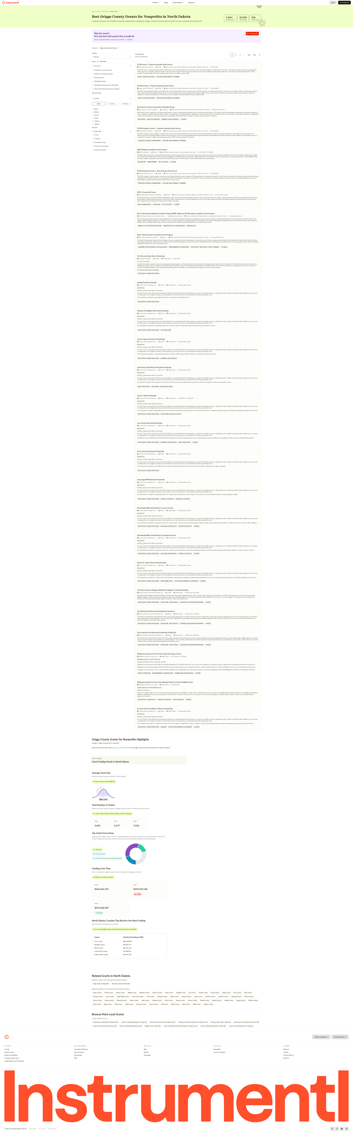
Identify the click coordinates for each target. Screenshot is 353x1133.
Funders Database (320, 1037)
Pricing (166, 2)
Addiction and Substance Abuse (104, 74)
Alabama (96, 112)
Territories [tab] (125, 104)
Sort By (94, 53)
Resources (191, 2)
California (97, 121)
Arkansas (96, 115)
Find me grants (253, 33)
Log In (333, 2)
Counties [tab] (111, 104)
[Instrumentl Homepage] (10, 2)
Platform (155, 2)
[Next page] (259, 55)
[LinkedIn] (347, 1129)
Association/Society (100, 142)
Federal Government (100, 150)
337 (254, 55)
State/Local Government (101, 146)
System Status (52, 1129)
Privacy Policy (32, 1129)
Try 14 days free (344, 2)
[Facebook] (332, 1129)
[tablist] (112, 104)
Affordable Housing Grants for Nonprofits (106, 85)
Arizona (96, 118)
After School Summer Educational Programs (107, 89)
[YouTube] (342, 1129)
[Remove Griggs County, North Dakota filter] (118, 48)
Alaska (96, 109)
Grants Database (177, 2)
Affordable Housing (100, 81)
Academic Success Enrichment (103, 70)
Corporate (97, 138)
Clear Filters (103, 61)
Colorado (96, 124)
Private (96, 135)
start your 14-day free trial (121, 748)
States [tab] (98, 104)
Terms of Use (42, 1129)
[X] (337, 1129)
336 (249, 55)
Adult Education (99, 77)
